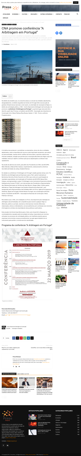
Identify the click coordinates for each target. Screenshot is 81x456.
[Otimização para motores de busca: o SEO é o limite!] (33, 432)
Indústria (14, 24)
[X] (17, 338)
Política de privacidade (31, 454)
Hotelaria (66, 177)
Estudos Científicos (64, 172)
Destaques (4, 24)
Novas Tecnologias (61, 190)
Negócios (21, 387)
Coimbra (58, 160)
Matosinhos (69, 185)
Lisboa (68, 182)
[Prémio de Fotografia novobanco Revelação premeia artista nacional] (61, 278)
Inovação (59, 180)
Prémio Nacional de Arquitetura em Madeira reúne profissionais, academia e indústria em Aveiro (9, 391)
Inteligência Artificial (68, 180)
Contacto (59, 14)
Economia (9, 24)
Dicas (64, 167)
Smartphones (71, 195)
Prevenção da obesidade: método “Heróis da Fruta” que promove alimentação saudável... (73, 252)
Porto (71, 190)
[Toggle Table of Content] (9, 96)
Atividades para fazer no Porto (63, 157)
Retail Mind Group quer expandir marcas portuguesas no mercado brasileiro (26, 391)
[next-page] (5, 397)
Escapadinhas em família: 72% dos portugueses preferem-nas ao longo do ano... (73, 84)
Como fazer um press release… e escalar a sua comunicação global (72, 125)
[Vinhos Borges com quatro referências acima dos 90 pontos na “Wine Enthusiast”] (61, 261)
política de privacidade (65, 2)
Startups (58, 198)
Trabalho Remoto (66, 201)
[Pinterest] (21, 338)
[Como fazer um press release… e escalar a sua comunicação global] (59, 126)
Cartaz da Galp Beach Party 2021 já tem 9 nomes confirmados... (71, 133)
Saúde (70, 247)
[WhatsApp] (24, 338)
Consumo (58, 167)
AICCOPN (8, 328)
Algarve (65, 150)
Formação (59, 177)
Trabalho (58, 201)
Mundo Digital (59, 187)
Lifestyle (57, 264)
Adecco (59, 150)
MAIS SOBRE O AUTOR (23, 374)
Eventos (17, 22)
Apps (64, 152)
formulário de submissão (39, 359)
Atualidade (6, 14)
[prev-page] (3, 397)
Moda (75, 185)
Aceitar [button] (75, 2)
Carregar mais (67, 139)
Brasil (73, 157)
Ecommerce (60, 169)
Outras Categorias (10, 22)
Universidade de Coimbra (65, 204)
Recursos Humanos (64, 193)
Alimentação (72, 150)
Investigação (61, 182)
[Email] (32, 338)
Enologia (68, 169)
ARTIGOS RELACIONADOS (9, 374)
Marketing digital (60, 185)
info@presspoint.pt (11, 441)
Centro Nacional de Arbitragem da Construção (16, 326)
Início (3, 22)
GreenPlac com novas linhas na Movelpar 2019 (41, 348)
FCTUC (59, 174)
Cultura (57, 281)
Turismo (70, 79)
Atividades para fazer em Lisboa (65, 155)
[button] (77, 14)
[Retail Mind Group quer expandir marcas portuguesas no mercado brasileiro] (27, 382)
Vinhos (64, 207)
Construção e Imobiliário (17, 328)
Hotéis (73, 177)
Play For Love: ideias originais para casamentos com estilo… (11, 348)
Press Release (6, 44)
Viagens (58, 207)
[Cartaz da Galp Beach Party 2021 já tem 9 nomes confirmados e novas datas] (59, 133)
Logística (73, 182)
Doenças (69, 167)
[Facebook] (13, 338)
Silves (65, 195)
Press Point (45, 454)
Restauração (59, 195)
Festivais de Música (68, 174)
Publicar (67, 14)
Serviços (5, 18)
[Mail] (19, 367)
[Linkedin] (28, 338)
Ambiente (58, 79)
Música (65, 187)
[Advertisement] (27, 90)
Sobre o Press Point (11, 437)
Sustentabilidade (69, 198)
